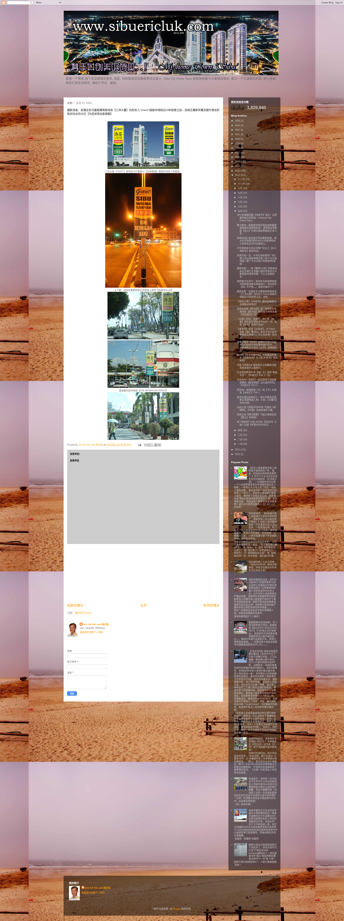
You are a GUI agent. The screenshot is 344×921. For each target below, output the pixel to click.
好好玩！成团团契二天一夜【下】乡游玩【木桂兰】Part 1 (256, 391)
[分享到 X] (152, 445)
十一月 (241, 183)
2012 (238, 175)
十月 (240, 188)
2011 (238, 449)
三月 (240, 435)
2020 (238, 139)
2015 (238, 161)
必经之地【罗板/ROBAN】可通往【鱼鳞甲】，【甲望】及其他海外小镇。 (256, 408)
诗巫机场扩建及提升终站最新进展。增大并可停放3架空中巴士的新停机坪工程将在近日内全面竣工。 (256, 241)
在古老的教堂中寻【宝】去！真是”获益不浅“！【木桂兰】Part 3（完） (257, 373)
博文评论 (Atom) (83, 612)
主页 (143, 605)
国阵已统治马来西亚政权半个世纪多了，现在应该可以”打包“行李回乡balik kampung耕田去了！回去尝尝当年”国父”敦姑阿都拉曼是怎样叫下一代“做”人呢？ (263, 851)
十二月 (241, 179)
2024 (238, 125)
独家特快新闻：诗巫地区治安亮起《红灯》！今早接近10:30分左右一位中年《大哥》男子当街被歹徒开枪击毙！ (263, 744)
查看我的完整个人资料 (91, 632)
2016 (238, 157)
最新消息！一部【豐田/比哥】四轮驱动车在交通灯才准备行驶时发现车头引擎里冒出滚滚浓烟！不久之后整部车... (257, 272)
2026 (238, 120)
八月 (240, 197)
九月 (240, 193)
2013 (238, 170)
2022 (238, 130)
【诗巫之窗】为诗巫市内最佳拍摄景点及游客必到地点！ (256, 303)
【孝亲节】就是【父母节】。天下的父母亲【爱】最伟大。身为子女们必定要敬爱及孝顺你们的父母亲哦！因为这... (257, 333)
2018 (238, 148)
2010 (238, 454)
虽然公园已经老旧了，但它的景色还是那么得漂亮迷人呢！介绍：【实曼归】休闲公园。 (257, 400)
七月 (240, 201)
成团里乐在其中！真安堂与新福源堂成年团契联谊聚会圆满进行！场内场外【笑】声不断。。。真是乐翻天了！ (257, 284)
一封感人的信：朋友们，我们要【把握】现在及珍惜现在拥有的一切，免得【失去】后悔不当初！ (257, 322)
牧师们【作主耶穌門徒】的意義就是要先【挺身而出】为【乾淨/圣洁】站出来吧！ (257, 358)
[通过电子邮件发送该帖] (139, 444)
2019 (238, 143)
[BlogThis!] (149, 445)
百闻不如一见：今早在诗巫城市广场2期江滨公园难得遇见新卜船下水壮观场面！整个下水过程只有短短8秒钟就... (257, 259)
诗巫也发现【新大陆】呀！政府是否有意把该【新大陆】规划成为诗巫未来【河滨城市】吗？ (257, 311)
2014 (238, 166)
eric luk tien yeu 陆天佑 (96, 624)
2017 (238, 152)
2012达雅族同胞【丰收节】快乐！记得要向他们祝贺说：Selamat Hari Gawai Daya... (257, 218)
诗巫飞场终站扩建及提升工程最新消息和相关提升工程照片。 (256, 366)
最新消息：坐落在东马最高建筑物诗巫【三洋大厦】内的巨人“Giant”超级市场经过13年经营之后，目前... (257, 294)
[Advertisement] (143, 574)
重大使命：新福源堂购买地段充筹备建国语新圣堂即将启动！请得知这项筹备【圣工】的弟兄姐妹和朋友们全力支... (257, 229)
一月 (240, 444)
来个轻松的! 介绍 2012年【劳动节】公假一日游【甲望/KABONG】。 (257, 423)
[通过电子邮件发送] (146, 445)
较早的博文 (211, 605)
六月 (240, 206)
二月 (240, 439)
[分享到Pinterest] (159, 445)
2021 (238, 134)
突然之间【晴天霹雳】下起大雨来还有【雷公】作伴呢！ (256, 416)
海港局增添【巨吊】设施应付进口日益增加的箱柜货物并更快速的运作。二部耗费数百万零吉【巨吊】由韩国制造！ (257, 346)
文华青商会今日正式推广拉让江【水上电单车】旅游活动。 (256, 249)
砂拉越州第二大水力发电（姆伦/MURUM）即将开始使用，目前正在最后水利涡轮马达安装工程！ (263, 566)
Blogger (177, 908)
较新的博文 (75, 605)
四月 (240, 430)
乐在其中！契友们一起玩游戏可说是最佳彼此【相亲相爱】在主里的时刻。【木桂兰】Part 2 (257, 382)
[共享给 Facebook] (156, 445)
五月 (240, 211)
